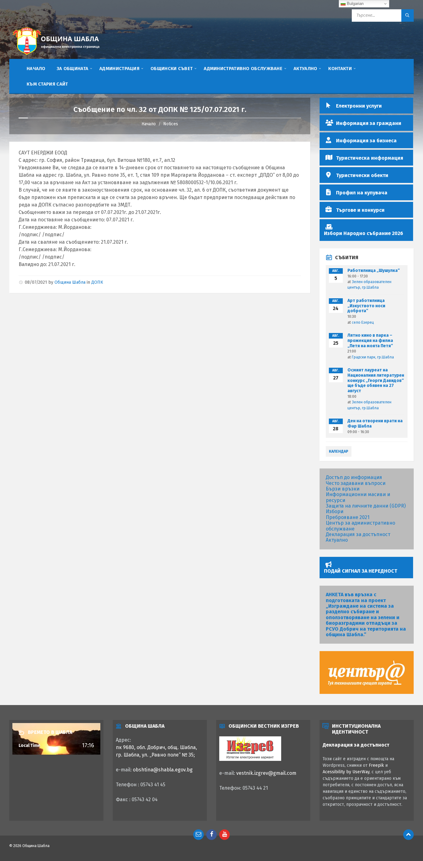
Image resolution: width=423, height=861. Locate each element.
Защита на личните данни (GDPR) (366, 506)
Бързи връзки (343, 489)
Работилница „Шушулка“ (373, 270)
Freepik (376, 765)
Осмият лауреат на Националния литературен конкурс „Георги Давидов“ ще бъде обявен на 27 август (375, 380)
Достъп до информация (354, 477)
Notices (170, 123)
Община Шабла (70, 282)
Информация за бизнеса (366, 141)
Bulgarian (355, 3)
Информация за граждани (368, 123)
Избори (334, 511)
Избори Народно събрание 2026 (363, 233)
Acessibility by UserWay (346, 771)
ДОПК (97, 282)
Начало (149, 123)
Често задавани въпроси (356, 483)
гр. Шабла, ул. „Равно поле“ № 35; (155, 755)
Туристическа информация (369, 158)
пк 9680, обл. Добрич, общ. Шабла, (156, 747)
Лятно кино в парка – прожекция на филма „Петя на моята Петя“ (370, 340)
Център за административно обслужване (360, 525)
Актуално (337, 540)
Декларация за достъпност (358, 534)
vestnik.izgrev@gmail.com (266, 773)
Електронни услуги (359, 106)
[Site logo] (55, 56)
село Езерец (363, 322)
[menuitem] (36, 68)
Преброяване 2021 (347, 517)
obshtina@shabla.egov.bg (163, 770)
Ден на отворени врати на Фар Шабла (375, 423)
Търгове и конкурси (360, 210)
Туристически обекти (362, 175)
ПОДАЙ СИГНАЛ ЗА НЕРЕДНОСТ (360, 571)
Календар (338, 451)
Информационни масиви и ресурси (358, 497)
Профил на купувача (361, 193)
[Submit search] (407, 15)
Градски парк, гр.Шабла (373, 357)
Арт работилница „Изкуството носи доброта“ (366, 306)
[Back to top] (408, 834)
